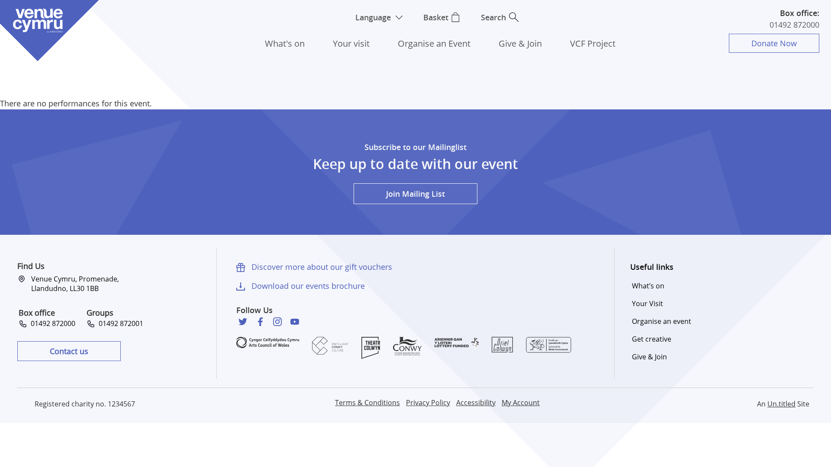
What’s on (648, 286)
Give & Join (520, 43)
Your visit (351, 43)
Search (493, 17)
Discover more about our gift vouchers (321, 267)
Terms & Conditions (367, 402)
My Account (521, 402)
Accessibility (476, 402)
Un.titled (781, 404)
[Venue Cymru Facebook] (260, 321)
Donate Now (774, 43)
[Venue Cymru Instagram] (277, 321)
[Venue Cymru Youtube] (294, 321)
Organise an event (661, 321)
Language (373, 17)
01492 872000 (794, 24)
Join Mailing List (415, 194)
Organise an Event (434, 43)
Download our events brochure (308, 286)
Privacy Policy (428, 402)
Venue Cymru (38, 20)
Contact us (69, 351)
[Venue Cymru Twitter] (242, 321)
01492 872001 (119, 323)
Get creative (651, 339)
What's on (285, 43)
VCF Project (592, 43)
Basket (435, 17)
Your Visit (647, 303)
